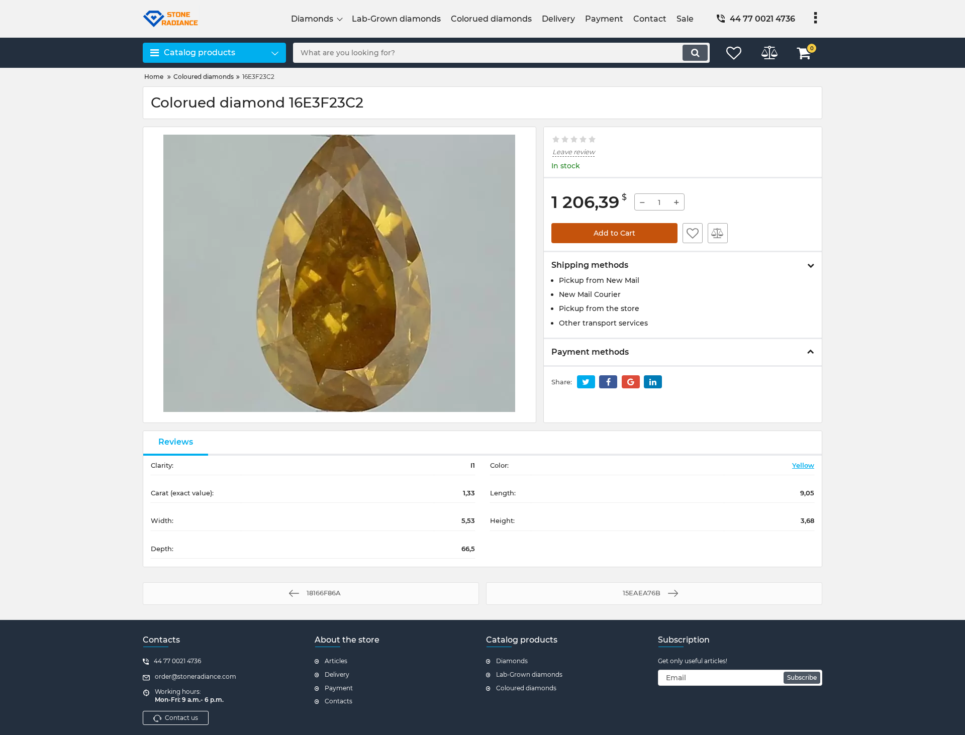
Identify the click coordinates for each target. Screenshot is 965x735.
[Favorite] (693, 233)
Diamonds (512, 661)
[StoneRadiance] (214, 19)
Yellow (803, 465)
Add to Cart (614, 233)
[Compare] (718, 233)
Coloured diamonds (526, 688)
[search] (695, 53)
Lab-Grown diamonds (529, 674)
